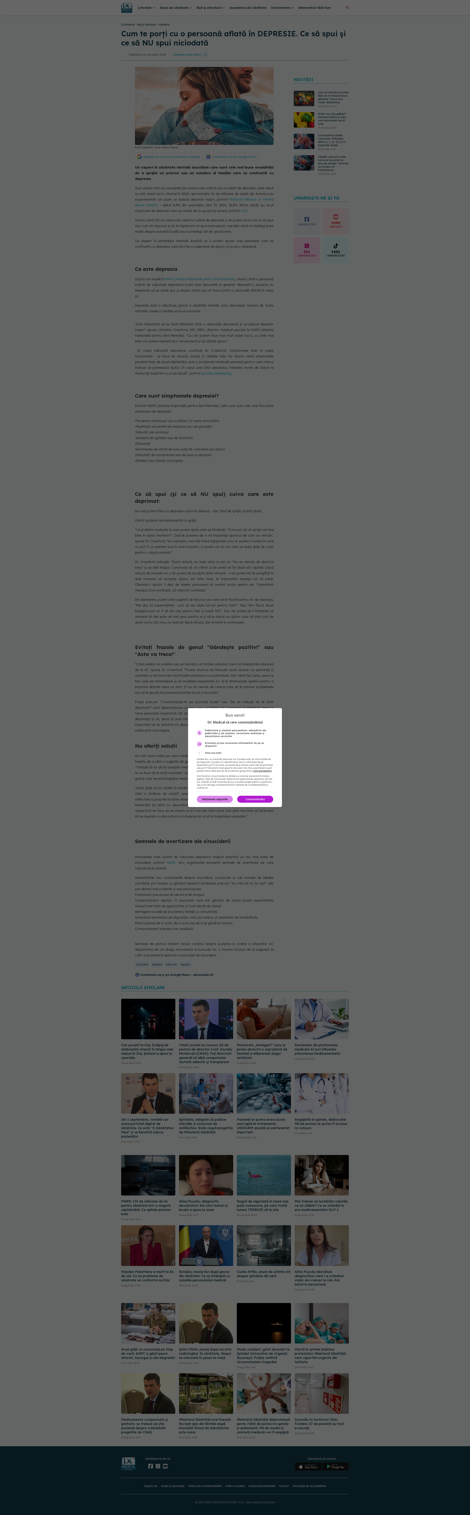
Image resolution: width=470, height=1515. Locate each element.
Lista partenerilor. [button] (262, 771)
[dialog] (235, 757)
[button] (235, 753)
